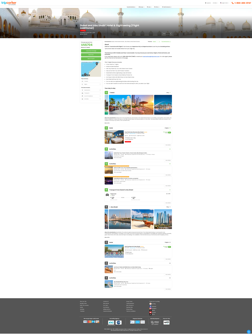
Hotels (81, 307)
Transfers (82, 311)
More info (107, 123)
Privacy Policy (129, 309)
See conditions (155, 324)
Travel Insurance (130, 303)
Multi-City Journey (84, 305)
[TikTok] (150, 314)
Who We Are (106, 303)
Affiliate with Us (106, 309)
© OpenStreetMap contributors (86, 62)
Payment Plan (129, 307)
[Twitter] (150, 310)
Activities (82, 309)
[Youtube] (150, 312)
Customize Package (91, 51)
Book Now (91, 54)
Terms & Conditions (130, 311)
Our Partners (106, 307)
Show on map (132, 133)
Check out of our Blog (154, 301)
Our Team (105, 305)
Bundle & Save (83, 303)
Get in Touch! (91, 58)
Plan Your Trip (83, 301)
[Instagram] (150, 308)
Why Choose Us (129, 305)
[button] (107, 104)
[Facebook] (150, 306)
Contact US (105, 301)
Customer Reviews (107, 311)
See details (168, 160)
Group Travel (129, 301)
